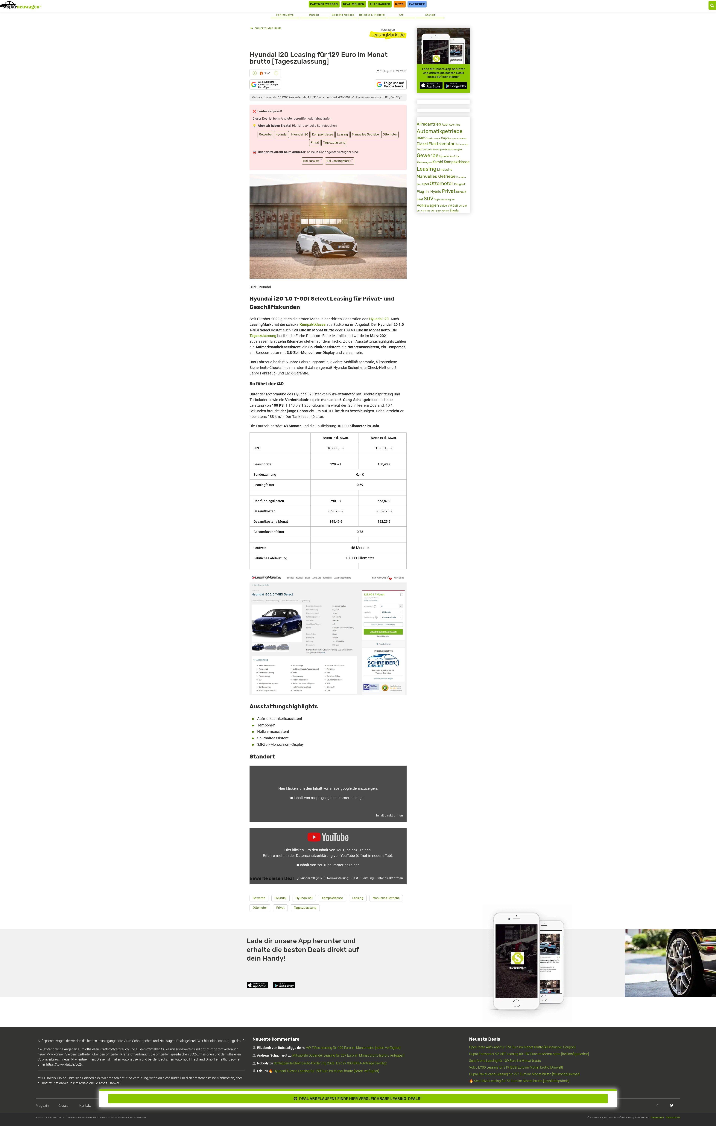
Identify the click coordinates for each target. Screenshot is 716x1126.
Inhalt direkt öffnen (389, 815)
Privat (315, 142)
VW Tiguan (436, 211)
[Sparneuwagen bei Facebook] (657, 1105)
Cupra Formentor (458, 138)
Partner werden (324, 4)
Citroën (429, 138)
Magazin (42, 1105)
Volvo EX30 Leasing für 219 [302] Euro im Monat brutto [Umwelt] (516, 1067)
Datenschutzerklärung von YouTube (344, 855)
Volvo (443, 205)
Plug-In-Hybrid (429, 192)
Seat (420, 199)
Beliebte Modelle (343, 14)
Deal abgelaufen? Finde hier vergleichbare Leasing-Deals (359, 1098)
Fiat (457, 144)
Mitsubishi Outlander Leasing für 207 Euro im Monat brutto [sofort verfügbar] (348, 1055)
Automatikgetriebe (440, 131)
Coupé (437, 138)
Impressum (657, 1117)
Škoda (454, 210)
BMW (421, 138)
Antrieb (430, 14)
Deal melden (353, 4)
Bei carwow (312, 160)
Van (453, 199)
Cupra (445, 138)
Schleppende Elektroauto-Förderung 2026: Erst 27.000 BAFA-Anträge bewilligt (330, 1063)
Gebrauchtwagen (452, 149)
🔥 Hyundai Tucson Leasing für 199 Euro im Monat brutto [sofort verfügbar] (324, 1071)
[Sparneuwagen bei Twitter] (671, 1105)
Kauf (452, 156)
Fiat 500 (464, 144)
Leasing (342, 134)
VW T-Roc (425, 211)
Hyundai (281, 134)
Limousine (444, 169)
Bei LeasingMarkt (339, 160)
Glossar (64, 1105)
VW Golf (453, 205)
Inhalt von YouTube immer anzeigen (330, 865)
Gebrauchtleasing (432, 149)
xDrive (445, 210)
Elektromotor (441, 143)
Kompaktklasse (322, 134)
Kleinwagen (424, 162)
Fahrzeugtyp (285, 14)
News (399, 4)
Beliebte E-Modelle (372, 14)
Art (401, 14)
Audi (445, 124)
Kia (457, 156)
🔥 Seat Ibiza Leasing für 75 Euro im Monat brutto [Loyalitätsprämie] (519, 1081)
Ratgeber (417, 4)
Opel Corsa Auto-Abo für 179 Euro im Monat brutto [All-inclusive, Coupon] (522, 1047)
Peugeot (459, 184)
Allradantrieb (429, 124)
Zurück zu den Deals (267, 28)
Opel (425, 184)
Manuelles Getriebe (365, 134)
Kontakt (85, 1105)
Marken (314, 14)
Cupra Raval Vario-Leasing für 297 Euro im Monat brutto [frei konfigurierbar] (524, 1074)
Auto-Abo (454, 124)
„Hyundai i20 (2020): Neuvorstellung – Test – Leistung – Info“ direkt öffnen (350, 878)
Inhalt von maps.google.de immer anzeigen (330, 798)
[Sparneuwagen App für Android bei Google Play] (455, 85)
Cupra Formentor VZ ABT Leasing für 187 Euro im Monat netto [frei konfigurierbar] (529, 1054)
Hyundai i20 (299, 134)
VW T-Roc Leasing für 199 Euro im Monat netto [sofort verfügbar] (353, 1048)
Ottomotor (390, 134)
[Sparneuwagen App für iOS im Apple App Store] (431, 85)
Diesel (422, 143)
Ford (419, 149)
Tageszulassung (334, 142)
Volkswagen (428, 205)
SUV (428, 199)
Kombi (437, 162)
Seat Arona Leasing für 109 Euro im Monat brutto (505, 1061)
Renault (461, 191)
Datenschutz (673, 1117)
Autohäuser (380, 4)
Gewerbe (265, 134)
